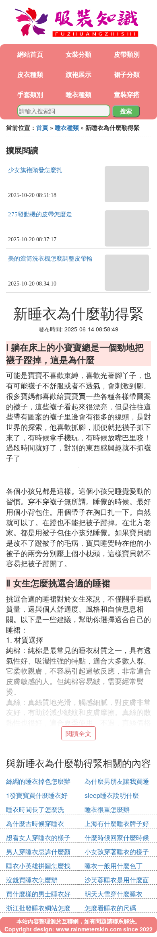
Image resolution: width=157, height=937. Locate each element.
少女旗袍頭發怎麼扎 (35, 170)
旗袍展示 (78, 74)
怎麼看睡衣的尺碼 (110, 907)
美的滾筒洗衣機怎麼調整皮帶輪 (50, 258)
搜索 (126, 111)
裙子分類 (127, 74)
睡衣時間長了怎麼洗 (35, 809)
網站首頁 (30, 54)
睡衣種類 (78, 94)
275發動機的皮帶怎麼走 (40, 214)
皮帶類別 (127, 54)
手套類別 (30, 94)
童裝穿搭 (127, 94)
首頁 (42, 127)
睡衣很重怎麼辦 (107, 809)
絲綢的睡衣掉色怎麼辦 (38, 781)
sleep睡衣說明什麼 (112, 795)
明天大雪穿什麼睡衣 (114, 893)
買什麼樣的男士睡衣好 (38, 893)
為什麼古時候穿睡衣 (35, 823)
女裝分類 (78, 54)
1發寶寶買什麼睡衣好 (37, 795)
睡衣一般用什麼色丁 (114, 865)
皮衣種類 (30, 74)
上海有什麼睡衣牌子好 (117, 823)
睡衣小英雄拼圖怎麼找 (38, 865)
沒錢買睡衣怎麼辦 (32, 879)
